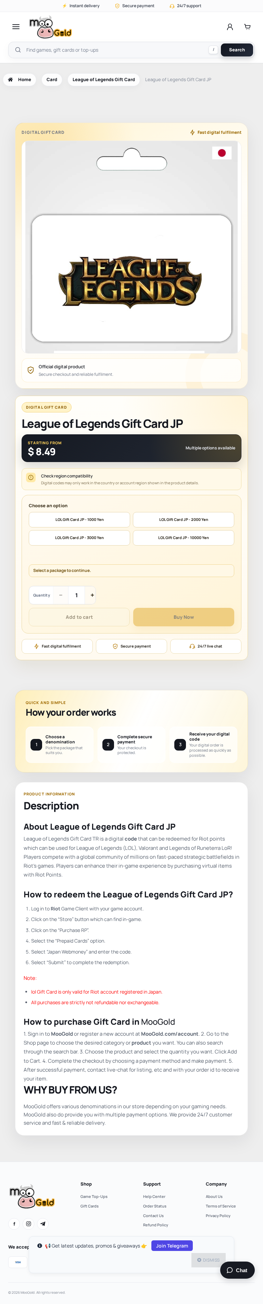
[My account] (230, 26)
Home (24, 79)
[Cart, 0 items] (247, 26)
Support (152, 1184)
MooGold (158, 1021)
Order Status (154, 1206)
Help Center (154, 1196)
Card (52, 79)
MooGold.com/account (170, 1033)
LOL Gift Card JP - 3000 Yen (79, 537)
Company (216, 1184)
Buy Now (184, 617)
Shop (86, 1184)
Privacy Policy (218, 1215)
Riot (55, 908)
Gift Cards (89, 1206)
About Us (214, 1196)
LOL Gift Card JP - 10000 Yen (183, 537)
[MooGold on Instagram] (28, 1224)
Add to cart (79, 617)
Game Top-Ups (94, 1196)
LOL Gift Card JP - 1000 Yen (79, 519)
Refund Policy (155, 1224)
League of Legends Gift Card (104, 79)
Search (237, 50)
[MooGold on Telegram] (43, 1224)
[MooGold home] (50, 27)
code (131, 838)
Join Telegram (172, 1245)
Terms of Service (221, 1206)
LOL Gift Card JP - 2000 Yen (183, 519)
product (141, 1042)
